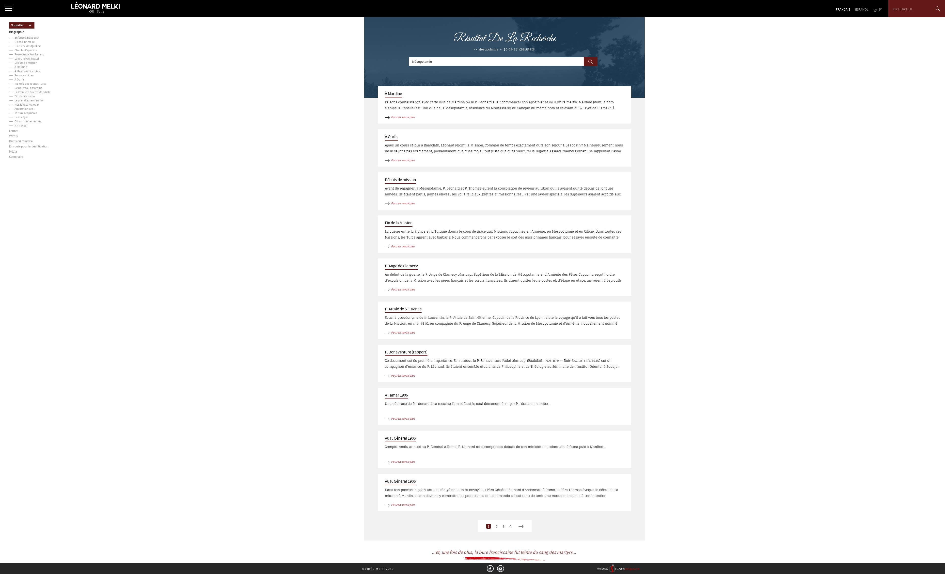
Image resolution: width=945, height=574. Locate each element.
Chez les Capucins (26, 50)
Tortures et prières (26, 113)
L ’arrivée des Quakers (28, 46)
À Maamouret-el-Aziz (27, 71)
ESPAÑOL (861, 9)
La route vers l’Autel (27, 59)
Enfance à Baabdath (27, 38)
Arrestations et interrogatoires (33, 109)
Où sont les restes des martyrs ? (34, 122)
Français (843, 9)
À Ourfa (19, 80)
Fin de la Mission (25, 97)
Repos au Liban (24, 76)
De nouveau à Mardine (28, 88)
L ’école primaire (25, 42)
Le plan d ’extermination (30, 101)
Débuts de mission (26, 63)
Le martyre (21, 117)
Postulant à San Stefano (29, 55)
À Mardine (21, 67)
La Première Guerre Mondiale (32, 92)
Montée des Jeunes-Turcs (30, 84)
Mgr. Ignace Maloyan (27, 105)
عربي (877, 9)
